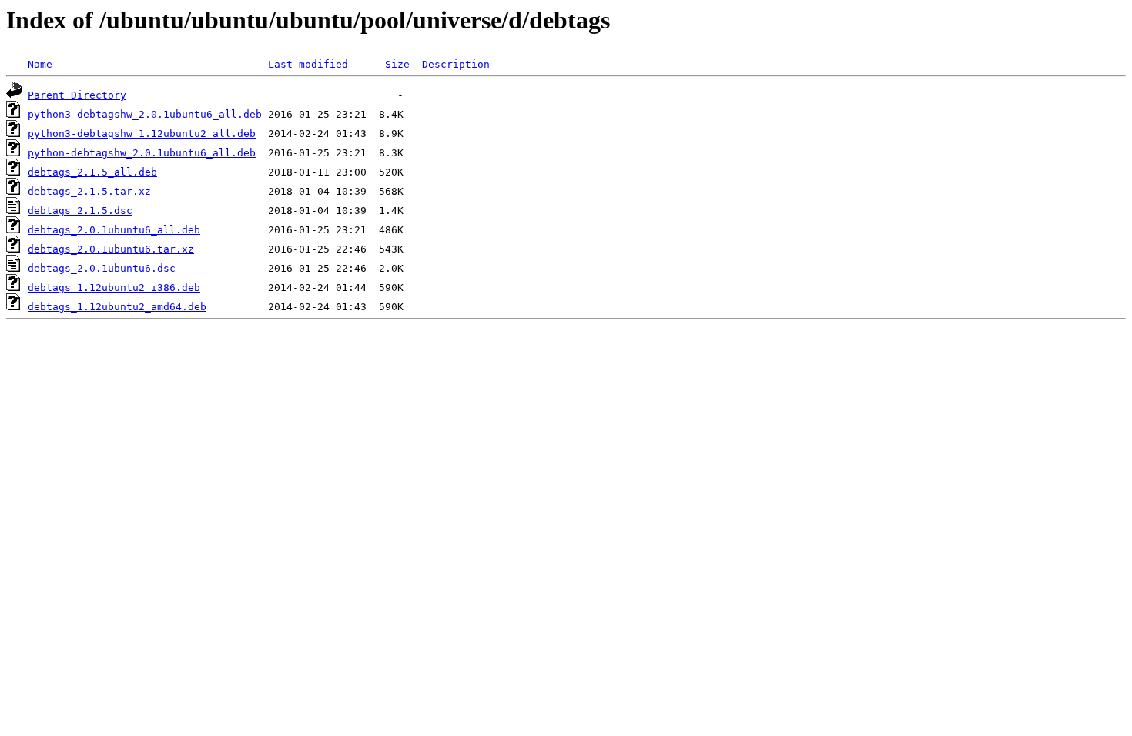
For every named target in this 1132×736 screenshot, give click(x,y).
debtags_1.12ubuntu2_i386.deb (114, 287)
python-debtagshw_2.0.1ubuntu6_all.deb (142, 153)
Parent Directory (77, 95)
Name (40, 64)
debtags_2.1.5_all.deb (92, 172)
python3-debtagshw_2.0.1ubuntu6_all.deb (145, 114)
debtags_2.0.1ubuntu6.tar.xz (111, 249)
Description (456, 64)
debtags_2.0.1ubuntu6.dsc (102, 268)
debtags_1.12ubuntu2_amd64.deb (117, 307)
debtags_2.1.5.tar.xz (89, 191)
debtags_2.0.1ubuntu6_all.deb (114, 230)
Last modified (308, 64)
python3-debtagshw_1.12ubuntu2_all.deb (142, 133)
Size (397, 64)
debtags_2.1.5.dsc (80, 210)
